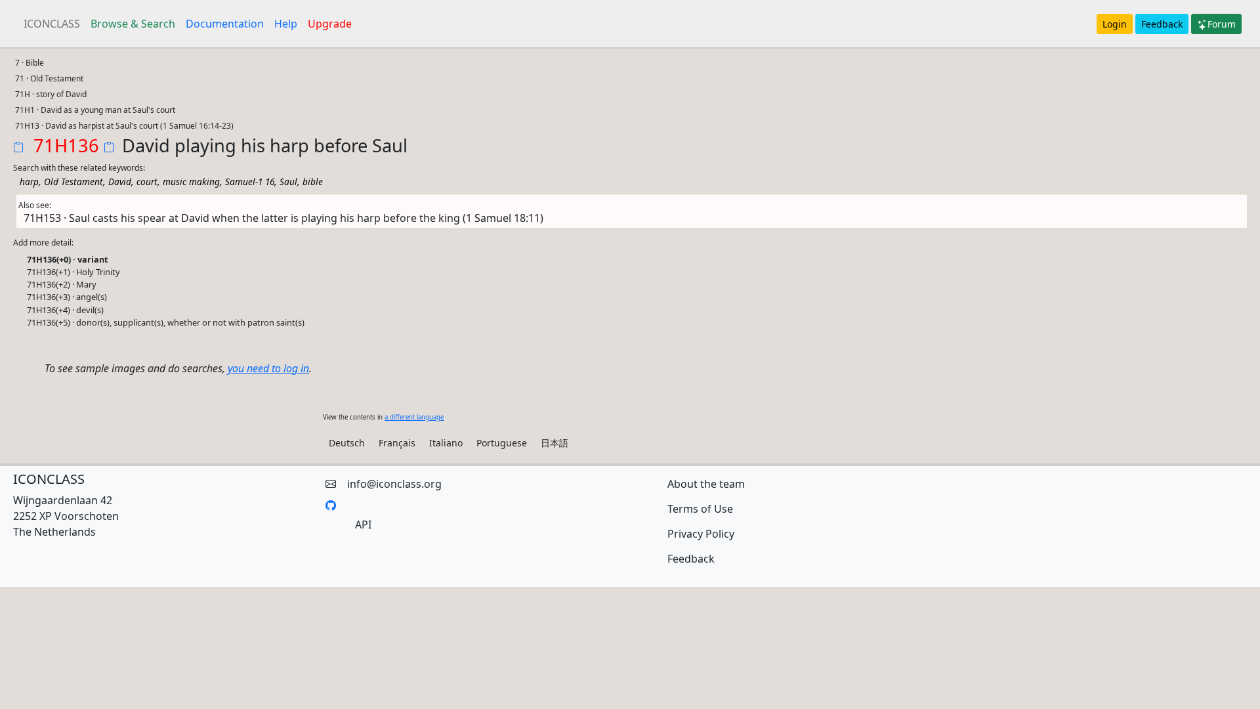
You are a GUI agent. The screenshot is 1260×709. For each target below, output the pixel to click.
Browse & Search (133, 23)
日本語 (554, 443)
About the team (706, 484)
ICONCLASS (52, 23)
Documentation (225, 23)
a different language (414, 417)
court (147, 181)
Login (1114, 24)
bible (313, 181)
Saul (288, 181)
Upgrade (330, 23)
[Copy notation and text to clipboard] (111, 148)
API (363, 524)
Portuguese (501, 443)
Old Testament (73, 181)
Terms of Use (700, 509)
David (119, 181)
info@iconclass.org (394, 484)
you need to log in (268, 368)
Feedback (1162, 24)
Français (397, 443)
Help (285, 23)
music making (191, 181)
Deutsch (347, 443)
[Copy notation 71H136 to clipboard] (21, 148)
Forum (1222, 24)
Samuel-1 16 (249, 181)
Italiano (446, 443)
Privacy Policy (700, 533)
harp (29, 181)
